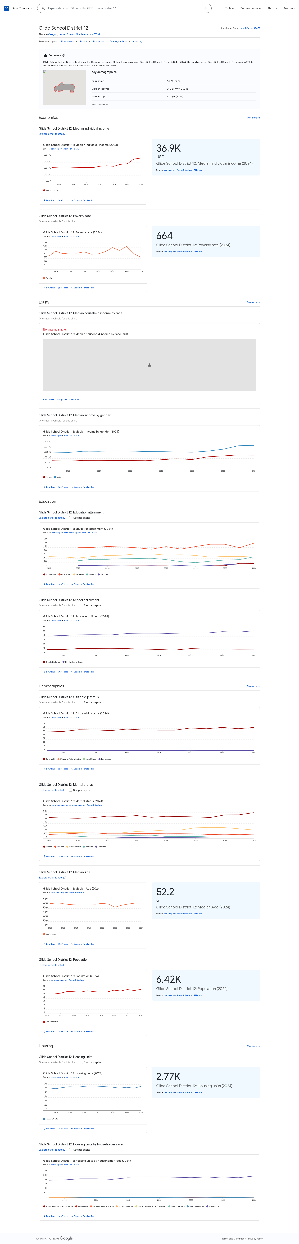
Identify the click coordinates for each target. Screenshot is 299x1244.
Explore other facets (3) (52, 790)
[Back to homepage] (6, 8)
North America (84, 34)
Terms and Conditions (234, 1238)
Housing (137, 41)
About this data (71, 149)
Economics (67, 41)
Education (98, 41)
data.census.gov (72, 532)
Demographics (118, 41)
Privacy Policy (255, 1238)
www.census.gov (100, 104)
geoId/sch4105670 (250, 28)
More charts (253, 117)
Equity (83, 41)
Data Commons (22, 8)
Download (50, 200)
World (97, 34)
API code (64, 200)
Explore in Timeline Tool (84, 200)
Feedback (289, 8)
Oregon (52, 34)
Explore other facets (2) (52, 133)
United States (66, 34)
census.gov (56, 149)
